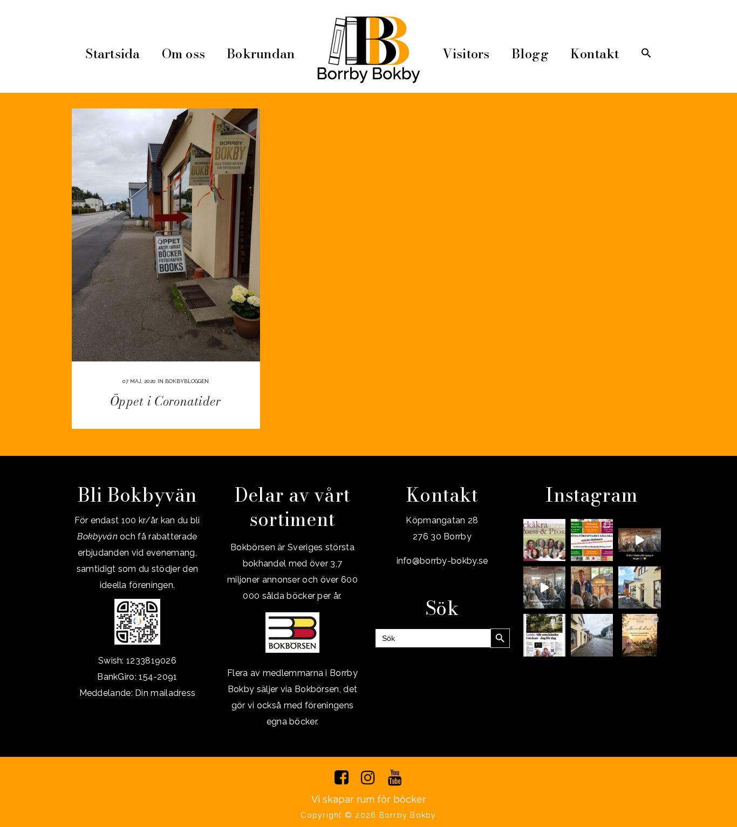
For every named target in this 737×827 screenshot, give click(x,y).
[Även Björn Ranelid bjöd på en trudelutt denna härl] (544, 587)
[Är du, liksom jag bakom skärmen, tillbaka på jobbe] (592, 635)
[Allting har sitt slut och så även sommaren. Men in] (639, 635)
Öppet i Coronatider (166, 401)
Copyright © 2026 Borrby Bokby (368, 815)
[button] (646, 54)
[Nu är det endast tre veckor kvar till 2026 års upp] (592, 540)
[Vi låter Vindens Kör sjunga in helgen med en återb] (639, 540)
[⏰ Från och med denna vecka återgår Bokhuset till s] (639, 587)
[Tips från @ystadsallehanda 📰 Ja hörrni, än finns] (544, 635)
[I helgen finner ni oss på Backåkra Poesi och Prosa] (544, 540)
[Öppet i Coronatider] (166, 234)
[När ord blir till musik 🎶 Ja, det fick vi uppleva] (592, 587)
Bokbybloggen (187, 381)
